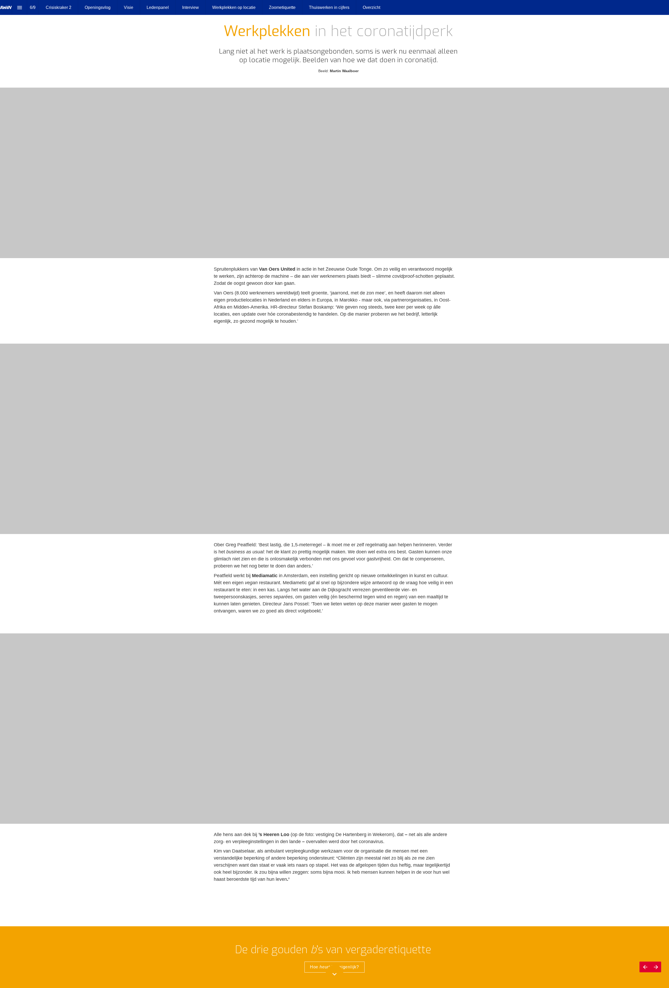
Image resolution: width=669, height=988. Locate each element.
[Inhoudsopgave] (19, 7)
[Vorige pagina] (644, 967)
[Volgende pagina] (655, 967)
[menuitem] (58, 7)
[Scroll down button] (334, 974)
